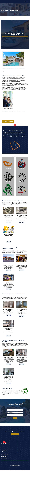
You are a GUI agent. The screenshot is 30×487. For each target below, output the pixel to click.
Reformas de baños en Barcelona (8, 329)
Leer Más (8, 222)
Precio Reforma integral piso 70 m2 (22, 216)
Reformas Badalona (4, 456)
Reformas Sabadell (4, 458)
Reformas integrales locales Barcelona (8, 283)
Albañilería (22, 168)
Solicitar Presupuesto (8, 121)
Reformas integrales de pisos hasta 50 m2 (8, 235)
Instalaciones (21, 181)
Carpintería (8, 181)
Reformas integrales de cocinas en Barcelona (8, 377)
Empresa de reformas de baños (22, 310)
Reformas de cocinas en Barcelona (22, 358)
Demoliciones (8, 168)
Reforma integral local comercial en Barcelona (22, 263)
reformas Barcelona (6, 345)
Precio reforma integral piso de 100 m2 (8, 216)
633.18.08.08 (4, 450)
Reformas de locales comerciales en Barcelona (8, 263)
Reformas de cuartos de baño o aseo (8, 310)
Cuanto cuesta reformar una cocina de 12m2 (8, 358)
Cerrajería (21, 194)
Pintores (8, 194)
